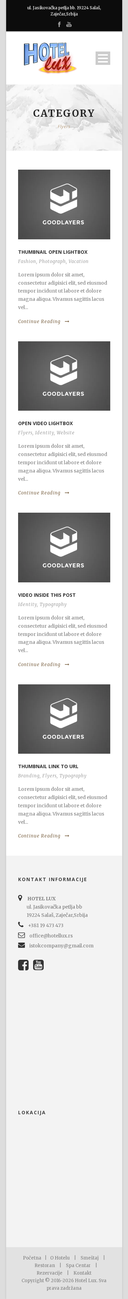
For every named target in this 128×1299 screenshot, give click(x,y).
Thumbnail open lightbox (52, 252)
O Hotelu (60, 1258)
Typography (53, 604)
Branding (29, 776)
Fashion (27, 261)
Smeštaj (90, 1258)
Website (66, 433)
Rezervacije (49, 1273)
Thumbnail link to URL (48, 766)
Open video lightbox (45, 423)
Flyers (25, 433)
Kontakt (82, 1273)
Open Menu (103, 58)
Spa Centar (78, 1265)
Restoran (44, 1265)
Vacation (79, 261)
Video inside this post (47, 595)
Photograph (52, 261)
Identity (44, 433)
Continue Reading (39, 321)
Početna (32, 1258)
